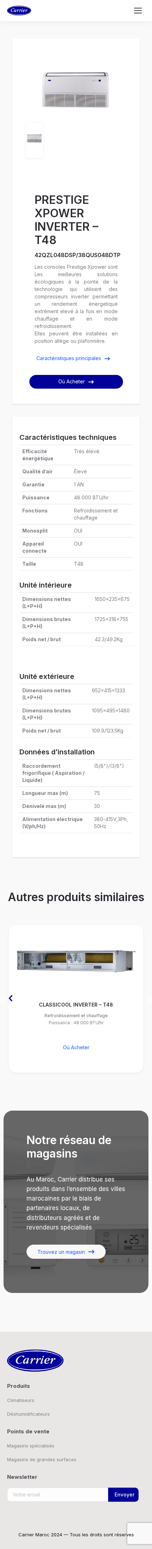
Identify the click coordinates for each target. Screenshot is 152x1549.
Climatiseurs (20, 1400)
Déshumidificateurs (28, 1414)
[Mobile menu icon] (138, 11)
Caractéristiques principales (68, 358)
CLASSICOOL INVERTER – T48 (76, 1005)
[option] (76, 90)
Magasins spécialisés (30, 1445)
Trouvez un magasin (61, 1252)
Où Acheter (71, 381)
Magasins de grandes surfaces (41, 1459)
